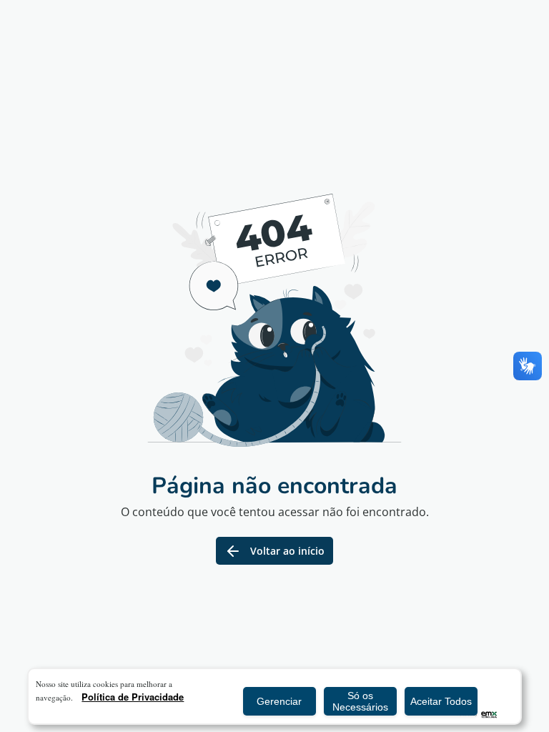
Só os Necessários (360, 701)
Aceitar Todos (441, 701)
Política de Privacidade (132, 696)
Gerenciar (279, 701)
